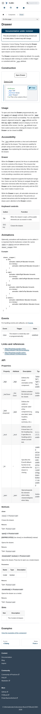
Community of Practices (10, 674)
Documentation (7, 657)
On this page (7, 19)
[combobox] (32, 3)
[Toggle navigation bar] (3, 3)
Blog (3, 660)
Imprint (4, 663)
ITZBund (4, 695)
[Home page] (3, 14)
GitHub (4, 692)
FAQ (3, 677)
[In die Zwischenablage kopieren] (37, 257)
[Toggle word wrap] (33, 257)
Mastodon (5, 681)
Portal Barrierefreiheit (9, 698)
